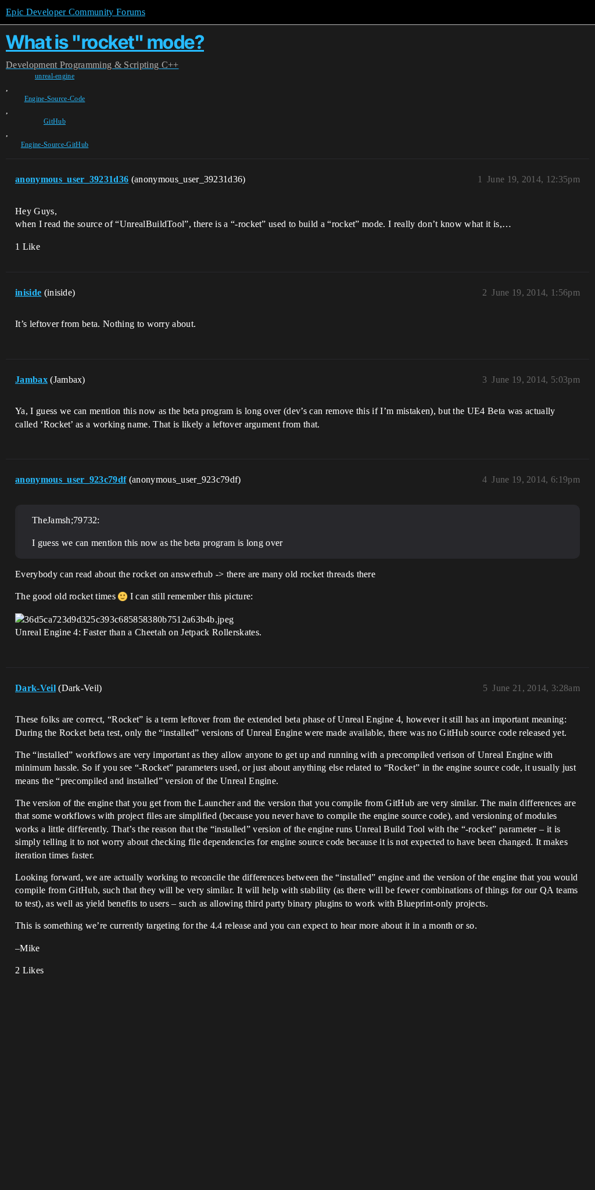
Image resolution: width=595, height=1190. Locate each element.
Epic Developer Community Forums (75, 12)
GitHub (55, 121)
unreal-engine (54, 76)
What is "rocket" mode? (105, 42)
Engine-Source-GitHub (54, 145)
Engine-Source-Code (54, 99)
